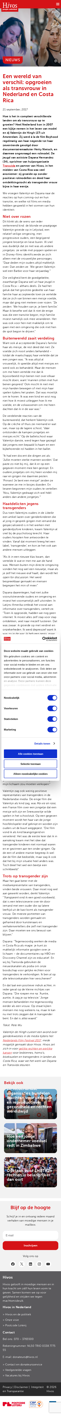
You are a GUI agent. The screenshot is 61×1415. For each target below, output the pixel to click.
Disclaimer (21, 1387)
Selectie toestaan (31, 763)
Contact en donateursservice (23, 1364)
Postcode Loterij (15, 1325)
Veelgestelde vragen (18, 1370)
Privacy (7, 1387)
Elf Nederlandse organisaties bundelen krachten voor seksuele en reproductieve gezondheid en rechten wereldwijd (29, 1100)
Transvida (9, 165)
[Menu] (58, 4)
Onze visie (12, 1319)
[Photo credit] (55, 61)
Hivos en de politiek (18, 1314)
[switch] (52, 708)
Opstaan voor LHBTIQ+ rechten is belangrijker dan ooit (29, 1175)
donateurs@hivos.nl (25, 1357)
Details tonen (42, 743)
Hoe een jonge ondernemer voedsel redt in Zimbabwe (27, 1141)
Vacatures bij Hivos (17, 1375)
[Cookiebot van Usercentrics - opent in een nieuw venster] (43, 639)
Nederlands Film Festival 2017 (22, 1040)
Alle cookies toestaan (30, 753)
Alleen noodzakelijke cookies (30, 773)
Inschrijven (30, 1245)
